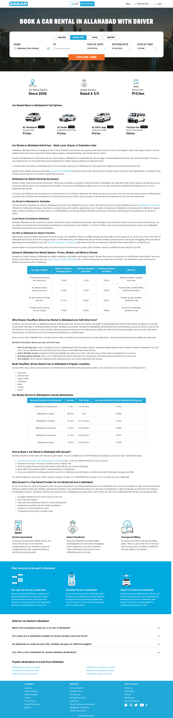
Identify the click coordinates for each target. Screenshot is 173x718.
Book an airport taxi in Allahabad (62, 242)
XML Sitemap (130, 698)
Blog (128, 4)
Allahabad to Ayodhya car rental (100, 670)
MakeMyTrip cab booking (79, 708)
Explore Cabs (86, 57)
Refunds (28, 708)
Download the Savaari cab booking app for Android (40, 461)
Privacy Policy (30, 701)
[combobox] (147, 48)
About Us (28, 688)
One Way (62, 37)
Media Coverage (31, 695)
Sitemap (128, 695)
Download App (143, 4)
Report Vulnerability (132, 701)
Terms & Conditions (32, 704)
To (54, 44)
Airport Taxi (74, 701)
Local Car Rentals (76, 688)
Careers (27, 698)
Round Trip (78, 37)
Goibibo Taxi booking (78, 711)
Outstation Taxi (75, 691)
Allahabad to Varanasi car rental (100, 667)
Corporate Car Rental (78, 698)
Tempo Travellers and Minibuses (82, 704)
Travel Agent (129, 691)
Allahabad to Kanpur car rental (25, 670)
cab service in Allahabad (60, 171)
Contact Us (129, 688)
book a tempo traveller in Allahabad (62, 259)
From (17, 44)
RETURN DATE (120, 44)
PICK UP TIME (145, 44)
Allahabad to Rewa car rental (24, 674)
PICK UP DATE (95, 44)
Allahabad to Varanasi (149, 205)
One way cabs (75, 695)
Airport (111, 37)
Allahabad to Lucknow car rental (26, 667)
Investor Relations (31, 691)
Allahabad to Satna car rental (99, 674)
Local (95, 37)
